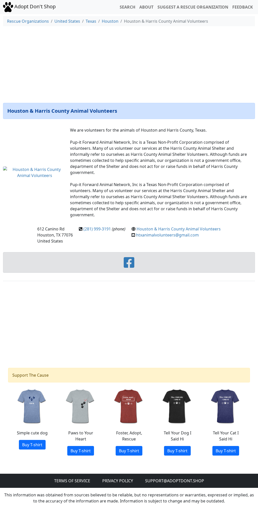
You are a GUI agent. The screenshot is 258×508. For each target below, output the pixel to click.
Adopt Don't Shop (34, 6)
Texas (91, 21)
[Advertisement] (129, 63)
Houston (110, 21)
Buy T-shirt (32, 444)
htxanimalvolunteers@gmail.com (167, 235)
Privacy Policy (117, 481)
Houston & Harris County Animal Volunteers (179, 229)
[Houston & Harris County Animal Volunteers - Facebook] (129, 265)
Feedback (242, 7)
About (146, 7)
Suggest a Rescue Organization (192, 7)
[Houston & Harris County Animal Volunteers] (34, 172)
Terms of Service (72, 481)
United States (67, 21)
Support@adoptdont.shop (174, 481)
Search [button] (127, 7)
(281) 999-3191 (97, 229)
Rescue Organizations (28, 21)
